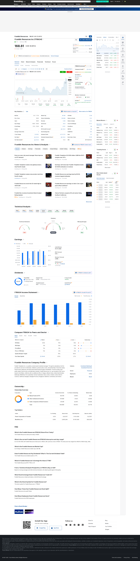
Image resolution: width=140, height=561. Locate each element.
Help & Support (92, 526)
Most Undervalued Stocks (102, 173)
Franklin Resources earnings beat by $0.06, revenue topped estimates (67, 175)
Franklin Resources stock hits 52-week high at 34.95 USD (28, 184)
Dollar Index (99, 67)
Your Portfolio (108, 526)
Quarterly (22, 296)
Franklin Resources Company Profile (30, 362)
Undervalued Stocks (102, 6)
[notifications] (122, 1)
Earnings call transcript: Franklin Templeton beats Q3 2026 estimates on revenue (69, 166)
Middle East (75, 6)
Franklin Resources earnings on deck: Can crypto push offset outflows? (69, 184)
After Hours (40, 6)
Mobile (106, 523)
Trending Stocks (101, 149)
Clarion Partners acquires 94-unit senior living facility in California (68, 194)
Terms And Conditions (116, 557)
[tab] (18, 211)
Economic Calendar (61, 4)
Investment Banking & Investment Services (86, 366)
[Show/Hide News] (46, 69)
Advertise (90, 523)
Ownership (27, 65)
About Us (90, 520)
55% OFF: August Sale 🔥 (102, 1)
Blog (106, 520)
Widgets (107, 529)
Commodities (111, 37)
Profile (21, 65)
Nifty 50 (98, 53)
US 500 (98, 62)
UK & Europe (69, 6)
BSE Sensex (99, 55)
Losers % (112, 124)
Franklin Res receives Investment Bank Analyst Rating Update (28, 194)
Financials (40, 62)
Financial (89, 370)
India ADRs (58, 6)
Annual (16, 296)
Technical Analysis (22, 207)
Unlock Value (87, 45)
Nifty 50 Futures (100, 60)
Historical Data (35, 65)
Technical (47, 62)
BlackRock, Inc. (19, 419)
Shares (16, 6)
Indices (104, 37)
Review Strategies (55, 55)
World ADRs (52, 6)
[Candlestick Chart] (16, 69)
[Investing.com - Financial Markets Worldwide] (20, 1)
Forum (54, 62)
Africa (86, 6)
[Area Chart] (19, 69)
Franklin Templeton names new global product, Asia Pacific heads (28, 166)
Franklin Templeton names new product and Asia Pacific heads (29, 175)
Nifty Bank (99, 58)
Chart (22, 62)
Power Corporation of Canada (23, 416)
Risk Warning (135, 557)
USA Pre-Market (34, 6)
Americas (64, 6)
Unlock (43, 356)
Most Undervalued (101, 178)
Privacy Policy (127, 557)
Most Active (99, 124)
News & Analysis (30, 62)
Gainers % (106, 124)
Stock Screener (71, 4)
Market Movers (101, 120)
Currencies (99, 37)
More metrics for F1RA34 (85, 111)
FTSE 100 (99, 65)
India (29, 6)
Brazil (90, 376)
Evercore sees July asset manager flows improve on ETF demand (29, 156)
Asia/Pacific (81, 6)
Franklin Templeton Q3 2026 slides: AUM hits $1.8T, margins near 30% (69, 156)
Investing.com (18, 178)
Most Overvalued (110, 178)
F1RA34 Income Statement (26, 292)
